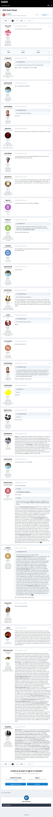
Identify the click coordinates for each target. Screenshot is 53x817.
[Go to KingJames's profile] (8, 610)
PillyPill (9, 14)
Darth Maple (8, 153)
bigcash (8, 200)
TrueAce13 (8, 58)
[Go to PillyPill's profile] (3, 14)
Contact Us (26, 814)
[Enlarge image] (35, 67)
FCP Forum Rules (7, 805)
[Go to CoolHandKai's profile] (8, 392)
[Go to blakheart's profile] (8, 228)
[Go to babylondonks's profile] (8, 491)
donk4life (8, 246)
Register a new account (16, 784)
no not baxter (8, 341)
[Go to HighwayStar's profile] (8, 417)
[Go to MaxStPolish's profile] (8, 298)
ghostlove (8, 128)
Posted (21, 26)
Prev (6, 20)
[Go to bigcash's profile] (8, 207)
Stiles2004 (8, 177)
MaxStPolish (8, 290)
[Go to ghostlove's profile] (8, 135)
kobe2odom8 (8, 83)
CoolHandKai (8, 385)
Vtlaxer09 (8, 26)
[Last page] (25, 21)
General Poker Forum (21, 15)
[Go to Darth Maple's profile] (8, 160)
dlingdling (8, 727)
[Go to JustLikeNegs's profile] (8, 113)
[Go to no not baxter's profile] (8, 348)
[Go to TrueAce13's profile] (8, 65)
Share (37, 14)
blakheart (8, 219)
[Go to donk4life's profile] (8, 253)
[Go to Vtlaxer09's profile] (8, 33)
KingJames (7, 603)
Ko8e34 (8, 548)
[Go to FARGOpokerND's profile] (8, 658)
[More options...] (49, 26)
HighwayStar (8, 410)
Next (22, 20)
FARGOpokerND (8, 650)
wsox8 (8, 315)
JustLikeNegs (8, 106)
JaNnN (8, 628)
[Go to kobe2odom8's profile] (8, 90)
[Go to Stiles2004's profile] (8, 184)
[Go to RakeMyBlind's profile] (8, 440)
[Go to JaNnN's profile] (8, 635)
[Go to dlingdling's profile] (8, 734)
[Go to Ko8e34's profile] (8, 556)
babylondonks (8, 482)
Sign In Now (37, 784)
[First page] (3, 21)
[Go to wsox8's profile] (8, 323)
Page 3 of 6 (30, 20)
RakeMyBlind (8, 433)
